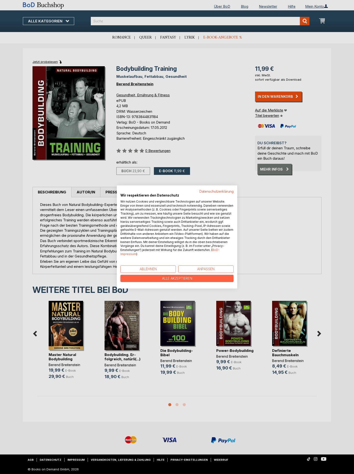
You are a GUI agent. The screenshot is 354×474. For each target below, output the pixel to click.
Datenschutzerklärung (216, 191)
